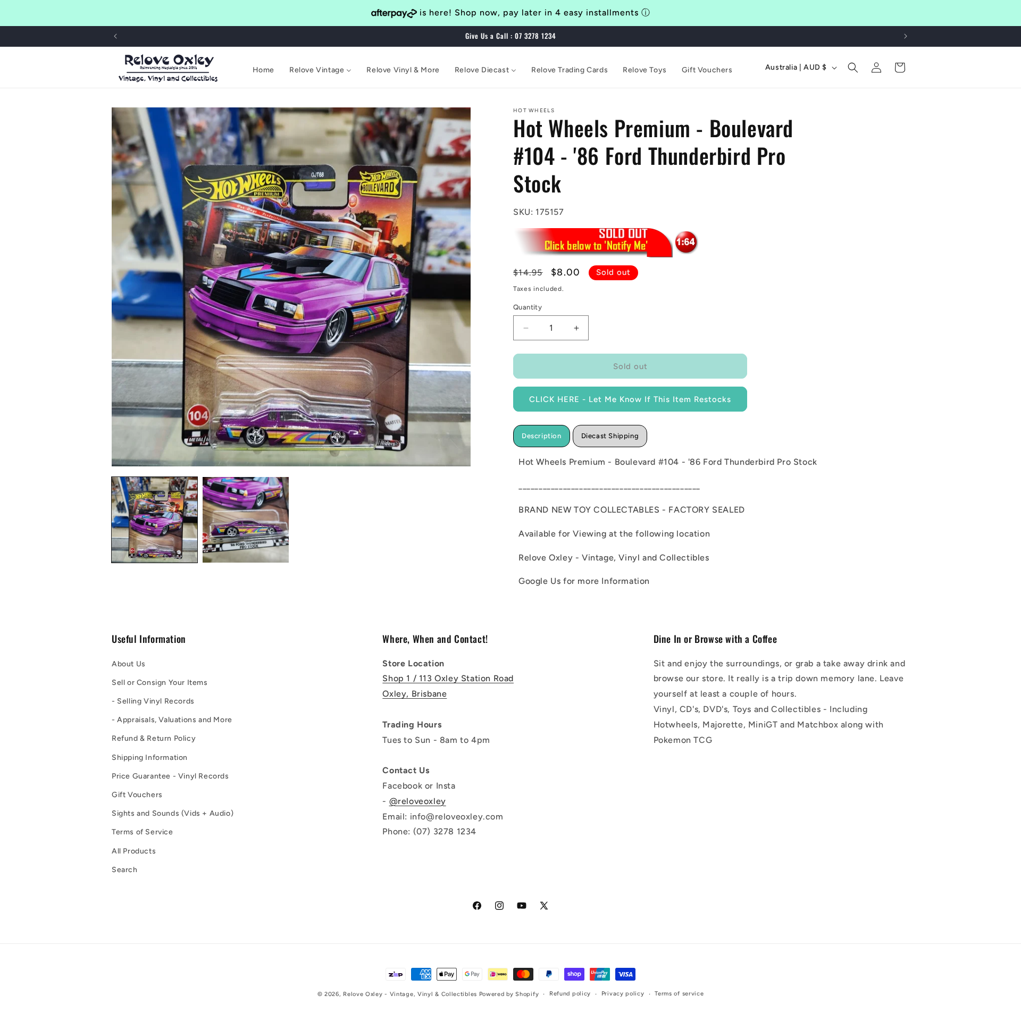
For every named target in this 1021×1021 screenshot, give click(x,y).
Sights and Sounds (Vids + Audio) (172, 813)
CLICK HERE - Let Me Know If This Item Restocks (630, 399)
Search (125, 869)
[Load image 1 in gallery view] (154, 520)
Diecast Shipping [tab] (610, 436)
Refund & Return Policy (154, 738)
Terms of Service (142, 831)
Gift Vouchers (137, 794)
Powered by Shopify (509, 994)
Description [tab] (542, 436)
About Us (129, 663)
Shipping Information (150, 756)
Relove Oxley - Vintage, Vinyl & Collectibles (410, 994)
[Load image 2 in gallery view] (245, 520)
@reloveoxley (417, 801)
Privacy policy (623, 993)
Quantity (527, 307)
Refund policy (570, 993)
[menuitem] (263, 70)
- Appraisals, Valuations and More (172, 719)
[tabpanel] (672, 522)
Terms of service (679, 993)
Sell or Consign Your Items (160, 682)
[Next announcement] (905, 36)
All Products (134, 850)
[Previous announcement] (115, 36)
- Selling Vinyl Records (153, 700)
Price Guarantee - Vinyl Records (170, 775)
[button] (853, 67)
